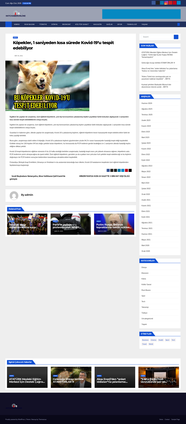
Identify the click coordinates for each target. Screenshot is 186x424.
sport (167, 340)
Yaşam (145, 24)
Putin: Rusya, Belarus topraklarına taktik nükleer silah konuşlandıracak (113, 227)
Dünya (54, 24)
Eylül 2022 (146, 160)
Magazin (97, 24)
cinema (153, 340)
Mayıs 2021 (146, 240)
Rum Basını (29, 24)
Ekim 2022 (146, 154)
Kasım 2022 (146, 149)
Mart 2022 (145, 183)
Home (161, 419)
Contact (167, 419)
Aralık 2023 (146, 120)
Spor (119, 24)
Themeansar (42, 419)
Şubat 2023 (146, 143)
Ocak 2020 (146, 251)
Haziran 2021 (147, 234)
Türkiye (43, 24)
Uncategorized (147, 319)
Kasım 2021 (146, 206)
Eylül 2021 (146, 217)
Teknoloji (132, 24)
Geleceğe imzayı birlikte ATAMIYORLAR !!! (158, 63)
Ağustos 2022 (147, 166)
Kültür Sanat (82, 24)
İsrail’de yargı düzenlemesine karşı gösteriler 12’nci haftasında (26, 227)
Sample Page (175, 419)
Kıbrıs (17, 24)
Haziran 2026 (147, 103)
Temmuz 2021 (147, 228)
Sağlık (109, 24)
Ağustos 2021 (147, 223)
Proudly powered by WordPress (15, 419)
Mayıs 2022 (146, 171)
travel (144, 344)
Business (145, 340)
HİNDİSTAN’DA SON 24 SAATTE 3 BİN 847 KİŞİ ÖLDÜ (104, 176)
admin (29, 194)
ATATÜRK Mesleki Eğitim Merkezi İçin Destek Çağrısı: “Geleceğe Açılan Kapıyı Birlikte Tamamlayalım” (159, 54)
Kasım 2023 (146, 126)
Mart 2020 (145, 245)
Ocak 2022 (146, 194)
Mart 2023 (145, 137)
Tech (143, 301)
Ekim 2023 (146, 132)
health (161, 340)
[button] (175, 24)
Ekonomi (66, 24)
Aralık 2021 (146, 200)
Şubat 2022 (146, 188)
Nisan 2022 (146, 177)
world (151, 344)
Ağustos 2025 (147, 109)
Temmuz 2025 (147, 115)
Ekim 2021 (146, 211)
